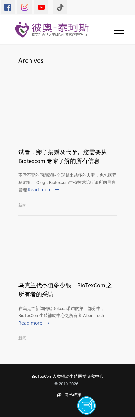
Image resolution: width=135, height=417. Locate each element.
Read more (40, 189)
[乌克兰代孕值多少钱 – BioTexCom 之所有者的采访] (67, 249)
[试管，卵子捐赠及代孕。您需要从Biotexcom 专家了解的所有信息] (67, 116)
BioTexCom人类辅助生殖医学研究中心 (67, 376)
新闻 (22, 205)
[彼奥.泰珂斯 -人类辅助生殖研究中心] (56, 29)
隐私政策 (73, 395)
